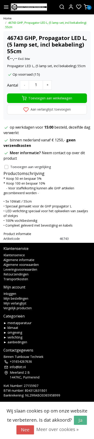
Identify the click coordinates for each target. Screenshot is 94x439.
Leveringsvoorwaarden (20, 269)
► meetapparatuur (17, 323)
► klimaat (10, 327)
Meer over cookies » (57, 429)
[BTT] (29, 7)
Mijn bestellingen (15, 298)
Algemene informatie (18, 260)
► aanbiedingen (15, 342)
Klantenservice (14, 255)
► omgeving (12, 332)
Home (7, 18)
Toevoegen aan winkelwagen (50, 98)
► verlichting (12, 337)
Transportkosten (15, 279)
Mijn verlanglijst (14, 303)
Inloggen (9, 293)
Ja (80, 420)
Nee (25, 430)
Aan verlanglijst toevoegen (50, 109)
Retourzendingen (16, 274)
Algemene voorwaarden (21, 264)
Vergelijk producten (17, 308)
